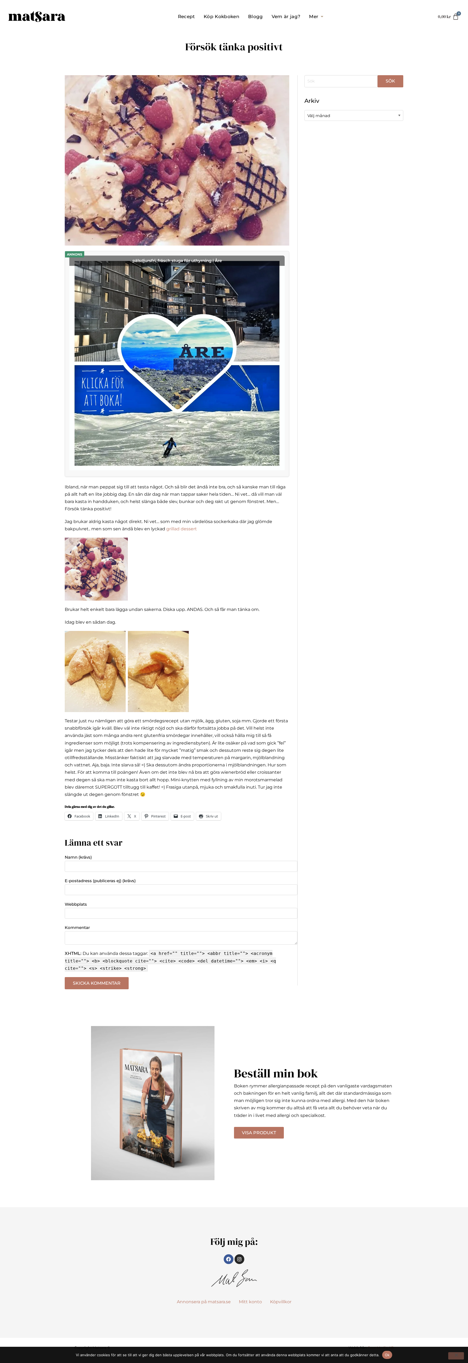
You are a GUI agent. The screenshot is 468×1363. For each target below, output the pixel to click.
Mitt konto (250, 1301)
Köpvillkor (280, 1301)
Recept (186, 16)
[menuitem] (186, 16)
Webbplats (76, 904)
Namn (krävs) (78, 857)
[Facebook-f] (228, 1259)
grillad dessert (181, 528)
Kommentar (77, 927)
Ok (387, 1355)
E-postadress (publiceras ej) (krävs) (100, 880)
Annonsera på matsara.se (204, 1301)
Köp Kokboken (221, 16)
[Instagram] (239, 1259)
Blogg (255, 16)
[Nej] (456, 1355)
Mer (313, 16)
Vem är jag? (286, 16)
